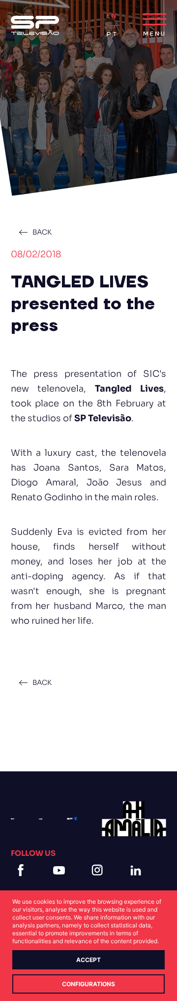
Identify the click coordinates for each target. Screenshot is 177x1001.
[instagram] (99, 882)
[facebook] (22, 882)
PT (112, 34)
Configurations (88, 984)
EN (112, 16)
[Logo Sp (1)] (35, 25)
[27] (134, 819)
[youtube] (61, 882)
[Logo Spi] (72, 819)
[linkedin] (137, 882)
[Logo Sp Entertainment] (40, 819)
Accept (88, 959)
